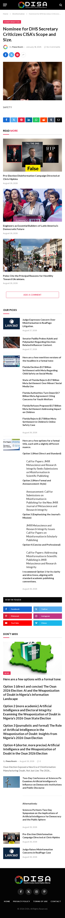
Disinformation (12, 22)
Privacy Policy (21, 901)
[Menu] (5, 5)
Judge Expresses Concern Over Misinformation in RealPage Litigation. (39, 323)
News (6, 673)
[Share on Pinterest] (17, 54)
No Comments (53, 47)
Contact (56, 901)
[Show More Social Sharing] (23, 54)
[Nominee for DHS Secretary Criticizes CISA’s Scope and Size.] (32, 81)
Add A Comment (32, 295)
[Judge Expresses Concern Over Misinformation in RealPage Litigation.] (11, 323)
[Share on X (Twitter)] (11, 54)
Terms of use (40, 901)
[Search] (60, 5)
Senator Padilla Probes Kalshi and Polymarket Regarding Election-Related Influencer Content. (40, 341)
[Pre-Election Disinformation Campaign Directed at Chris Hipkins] (32, 155)
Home (7, 901)
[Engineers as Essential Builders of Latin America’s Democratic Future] (32, 205)
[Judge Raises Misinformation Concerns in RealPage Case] (11, 853)
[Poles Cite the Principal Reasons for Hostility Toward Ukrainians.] (32, 255)
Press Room (17, 47)
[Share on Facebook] (5, 54)
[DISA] (32, 5)
